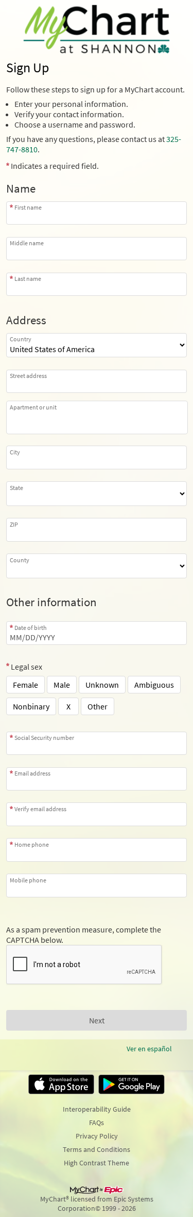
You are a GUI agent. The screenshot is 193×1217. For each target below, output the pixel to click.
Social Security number (44, 737)
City (15, 451)
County (19, 559)
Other (97, 706)
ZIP (14, 524)
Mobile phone (28, 879)
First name (28, 207)
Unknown (102, 684)
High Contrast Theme (96, 1162)
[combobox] (96, 381)
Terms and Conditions (96, 1149)
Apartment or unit (33, 407)
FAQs (96, 1122)
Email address (32, 773)
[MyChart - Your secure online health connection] (96, 29)
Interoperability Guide (97, 1109)
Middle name (27, 243)
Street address (28, 376)
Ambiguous (154, 684)
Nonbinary (31, 706)
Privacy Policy (97, 1136)
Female (25, 684)
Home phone (31, 844)
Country (20, 339)
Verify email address (40, 808)
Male (62, 684)
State (16, 487)
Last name (27, 278)
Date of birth (30, 627)
